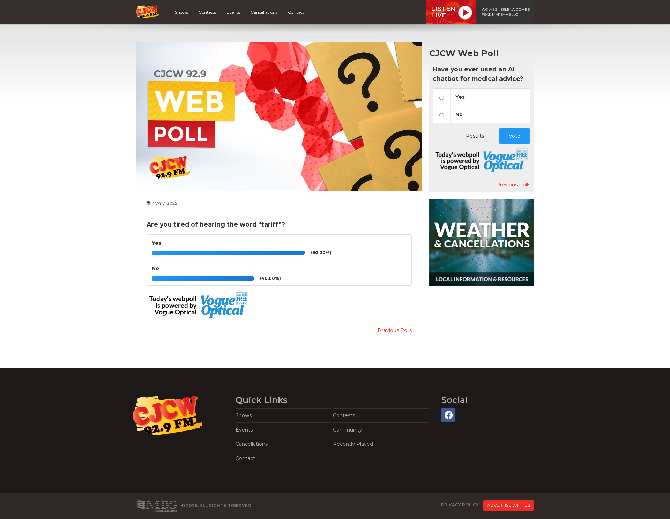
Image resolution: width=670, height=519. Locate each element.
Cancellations (264, 12)
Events (233, 12)
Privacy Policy (460, 505)
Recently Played (353, 444)
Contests (207, 12)
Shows (181, 12)
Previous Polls (395, 330)
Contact (296, 12)
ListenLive (443, 12)
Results (475, 136)
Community (347, 430)
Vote (514, 136)
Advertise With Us (508, 505)
